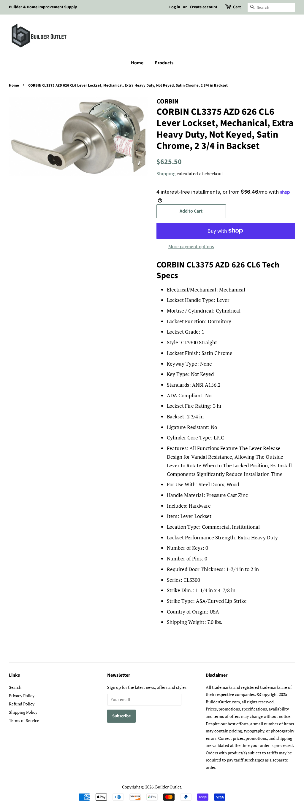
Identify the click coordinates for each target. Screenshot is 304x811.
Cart (237, 7)
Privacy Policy (21, 695)
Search (15, 687)
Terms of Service (24, 720)
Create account (203, 7)
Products (164, 63)
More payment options (191, 246)
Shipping (165, 173)
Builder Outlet (168, 787)
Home (137, 63)
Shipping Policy (23, 712)
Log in (174, 7)
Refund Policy (21, 704)
